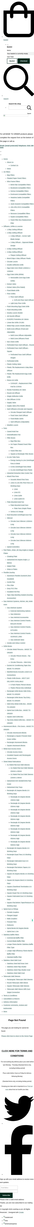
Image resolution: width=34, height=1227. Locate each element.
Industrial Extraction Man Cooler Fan (19, 473)
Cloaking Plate (12, 556)
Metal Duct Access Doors (12, 749)
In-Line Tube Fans (13, 457)
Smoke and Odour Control (16, 643)
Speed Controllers (13, 547)
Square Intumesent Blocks (16, 745)
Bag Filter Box (15, 441)
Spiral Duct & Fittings (10, 909)
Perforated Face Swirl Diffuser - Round (20, 345)
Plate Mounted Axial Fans (19, 505)
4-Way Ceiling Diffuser (14, 252)
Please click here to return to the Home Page (17, 1036)
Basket (12, 61)
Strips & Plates (12, 569)
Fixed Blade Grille (13, 290)
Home (5, 159)
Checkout (23, 61)
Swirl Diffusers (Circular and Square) (19, 409)
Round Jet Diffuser (13, 393)
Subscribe (6, 1195)
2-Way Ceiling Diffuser (14, 233)
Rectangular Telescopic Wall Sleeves (20, 979)
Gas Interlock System (14, 608)
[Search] (29, 107)
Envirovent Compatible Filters (20, 194)
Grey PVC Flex (12, 588)
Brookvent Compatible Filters (20, 188)
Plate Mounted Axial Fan (15, 502)
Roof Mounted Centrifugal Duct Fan (19, 515)
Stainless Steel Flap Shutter (16, 967)
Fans (5, 428)
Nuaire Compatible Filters (19, 217)
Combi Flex (11, 582)
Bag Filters (10, 175)
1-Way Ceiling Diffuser (14, 229)
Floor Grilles (11, 294)
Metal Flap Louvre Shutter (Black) (18, 326)
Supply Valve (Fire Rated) (16, 406)
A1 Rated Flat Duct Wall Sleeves (18, 765)
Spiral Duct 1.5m (13, 931)
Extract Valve (11, 284)
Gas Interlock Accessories (19, 617)
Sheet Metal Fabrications (12, 761)
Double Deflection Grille (15, 265)
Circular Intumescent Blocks (16, 733)
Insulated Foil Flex (13, 592)
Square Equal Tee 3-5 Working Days (19, 893)
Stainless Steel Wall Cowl (12, 960)
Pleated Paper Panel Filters (16, 178)
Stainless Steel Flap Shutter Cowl (18, 970)
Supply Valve (11, 402)
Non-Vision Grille (13, 342)
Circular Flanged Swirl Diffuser (21, 412)
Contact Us (14, 165)
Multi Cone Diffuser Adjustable (20, 335)
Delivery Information (10, 1002)
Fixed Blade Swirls (16, 419)
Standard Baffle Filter (14, 957)
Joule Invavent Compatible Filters (22, 204)
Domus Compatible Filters (19, 191)
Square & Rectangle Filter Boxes (21, 454)
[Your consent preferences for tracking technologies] (32, 920)
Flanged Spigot (12, 915)
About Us (10, 162)
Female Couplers (13, 912)
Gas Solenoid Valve (17, 640)
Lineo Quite (18, 495)
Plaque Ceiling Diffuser (18, 255)
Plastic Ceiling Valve (14, 364)
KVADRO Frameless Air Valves (18, 319)
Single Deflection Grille (15, 396)
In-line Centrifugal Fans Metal (20, 467)
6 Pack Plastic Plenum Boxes (20, 685)
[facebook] (18, 1174)
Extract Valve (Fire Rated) (16, 287)
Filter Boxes (11, 438)
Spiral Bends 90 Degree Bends (18, 928)
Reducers (10, 925)
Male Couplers (12, 918)
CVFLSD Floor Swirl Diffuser (24, 300)
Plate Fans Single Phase (22, 508)
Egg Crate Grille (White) (15, 274)
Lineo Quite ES (19, 499)
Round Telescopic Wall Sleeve (17, 983)
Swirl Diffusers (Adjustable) (19, 422)
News (9, 169)
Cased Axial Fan (12, 431)
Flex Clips (10, 585)
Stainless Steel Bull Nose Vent (17, 963)
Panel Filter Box (16, 451)
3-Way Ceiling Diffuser (14, 249)
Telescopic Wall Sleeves (11, 976)
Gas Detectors (15, 614)
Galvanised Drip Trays (14, 787)
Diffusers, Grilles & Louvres (12, 226)
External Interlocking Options (20, 611)
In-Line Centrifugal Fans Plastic (21, 470)
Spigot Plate (11, 566)
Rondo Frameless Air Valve (16, 390)
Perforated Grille (12, 361)
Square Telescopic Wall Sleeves (18, 986)
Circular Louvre (12, 261)
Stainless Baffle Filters (11, 935)
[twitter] (18, 1123)
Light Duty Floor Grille (18, 303)
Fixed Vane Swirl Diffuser (19, 415)
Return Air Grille (12, 380)
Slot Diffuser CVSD (13, 399)
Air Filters (6, 172)
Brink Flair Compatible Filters (20, 185)
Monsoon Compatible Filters (20, 213)
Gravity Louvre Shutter (15, 313)
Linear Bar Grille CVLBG (15, 322)
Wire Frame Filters (13, 181)
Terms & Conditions (10, 995)
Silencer (10, 518)
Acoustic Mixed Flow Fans (19, 479)
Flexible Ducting (9, 572)
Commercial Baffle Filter (15, 938)
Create (21, 1212)
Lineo (16, 489)
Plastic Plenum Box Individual (20, 688)
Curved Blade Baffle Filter (16, 941)
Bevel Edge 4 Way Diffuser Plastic (19, 258)
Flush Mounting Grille (14, 310)
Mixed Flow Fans (13, 476)
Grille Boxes (7, 646)
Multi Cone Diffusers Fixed (19, 338)
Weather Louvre (12, 425)
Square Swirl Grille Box (15, 717)
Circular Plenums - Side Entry (20, 662)
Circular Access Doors (14, 752)
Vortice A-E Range (16, 511)
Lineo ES (17, 492)
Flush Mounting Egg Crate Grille (18, 306)
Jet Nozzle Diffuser (13, 316)
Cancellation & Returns (11, 999)
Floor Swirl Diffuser (17, 297)
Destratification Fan (13, 435)
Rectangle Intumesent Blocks (17, 742)
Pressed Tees (11, 922)
